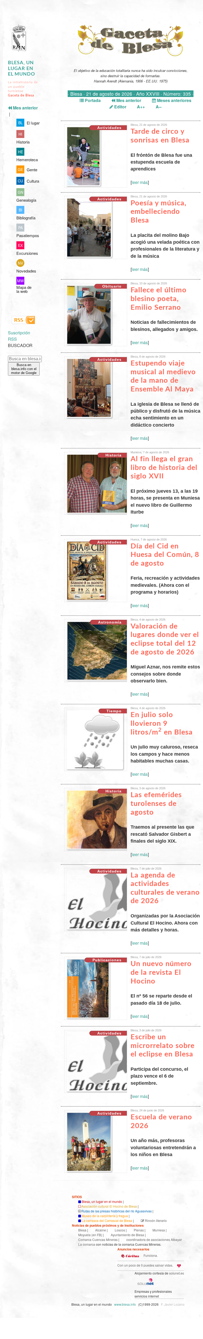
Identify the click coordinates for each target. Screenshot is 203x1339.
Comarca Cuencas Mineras (98, 1239)
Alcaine (100, 1230)
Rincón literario (156, 1220)
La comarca (86, 1244)
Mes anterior (128, 100)
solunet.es (176, 1273)
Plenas (139, 1230)
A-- (159, 107)
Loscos (120, 1230)
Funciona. (150, 1255)
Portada (92, 100)
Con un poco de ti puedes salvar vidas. (145, 1265)
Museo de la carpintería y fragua (105, 1215)
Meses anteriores (173, 100)
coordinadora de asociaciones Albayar (154, 1239)
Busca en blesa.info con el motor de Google (23, 369)
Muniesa (159, 1230)
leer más (140, 182)
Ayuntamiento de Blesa (127, 1234)
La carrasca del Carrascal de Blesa (107, 1220)
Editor (119, 107)
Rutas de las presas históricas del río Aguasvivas (116, 1211)
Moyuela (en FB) (90, 1234)
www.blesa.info (125, 1304)
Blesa (82, 1230)
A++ (141, 107)
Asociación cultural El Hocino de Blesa (109, 1206)
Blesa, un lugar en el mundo (21, 69)
